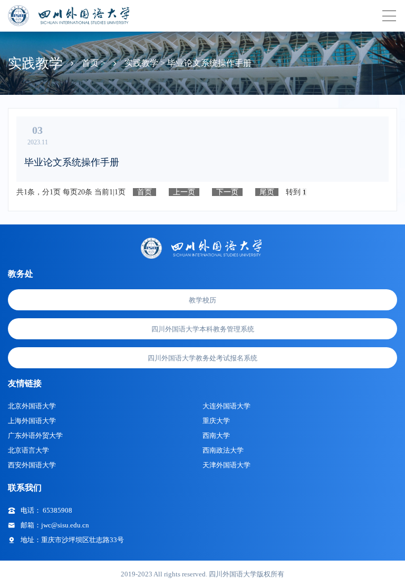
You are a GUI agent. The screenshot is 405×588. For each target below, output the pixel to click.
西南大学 (216, 435)
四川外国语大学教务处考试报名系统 (202, 358)
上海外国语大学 (32, 421)
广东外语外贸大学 (35, 435)
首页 (144, 192)
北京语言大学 (28, 450)
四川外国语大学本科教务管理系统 (202, 329)
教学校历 (202, 300)
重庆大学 (216, 421)
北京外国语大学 (32, 406)
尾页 (266, 192)
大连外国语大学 (226, 406)
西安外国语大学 (32, 465)
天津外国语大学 (226, 465)
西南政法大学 (223, 450)
